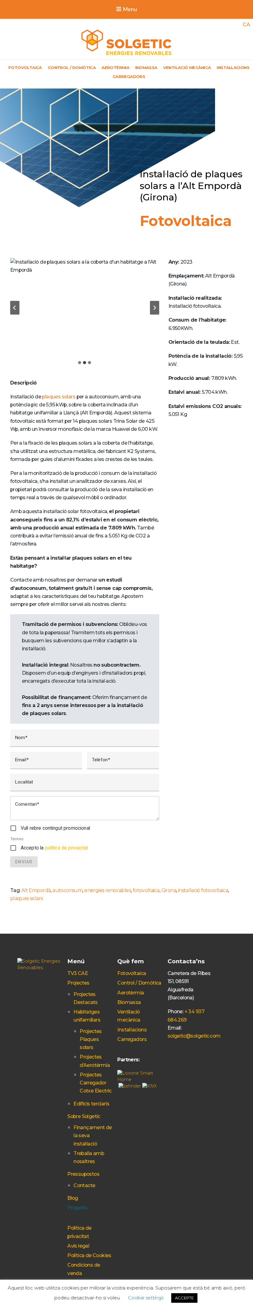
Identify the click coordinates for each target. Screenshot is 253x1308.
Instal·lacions (233, 67)
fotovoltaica (146, 890)
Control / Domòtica (72, 67)
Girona (168, 890)
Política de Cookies (89, 1255)
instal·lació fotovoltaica (203, 890)
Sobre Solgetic (83, 1116)
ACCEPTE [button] (184, 1297)
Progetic (77, 1208)
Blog (72, 1198)
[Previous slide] (14, 308)
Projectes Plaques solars (91, 1039)
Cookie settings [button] (146, 1298)
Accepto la (54, 848)
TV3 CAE (77, 973)
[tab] (79, 362)
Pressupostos (83, 1174)
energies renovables (107, 890)
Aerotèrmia (115, 67)
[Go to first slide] (154, 308)
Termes (17, 838)
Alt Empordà (36, 890)
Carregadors (129, 76)
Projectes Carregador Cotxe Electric (96, 1083)
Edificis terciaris (91, 1104)
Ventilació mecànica (187, 67)
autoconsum (67, 890)
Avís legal (78, 1246)
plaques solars (58, 397)
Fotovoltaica (25, 67)
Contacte (84, 1185)
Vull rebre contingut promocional (55, 828)
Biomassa (146, 67)
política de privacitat (66, 848)
